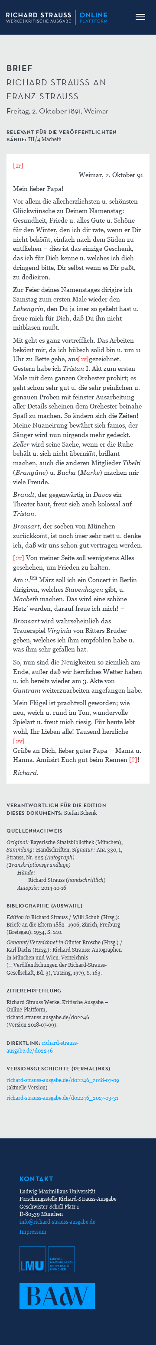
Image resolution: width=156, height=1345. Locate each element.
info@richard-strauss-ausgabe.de (57, 1222)
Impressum (33, 1231)
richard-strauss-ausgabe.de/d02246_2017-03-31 (62, 1098)
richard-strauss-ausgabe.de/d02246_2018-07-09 (62, 1080)
